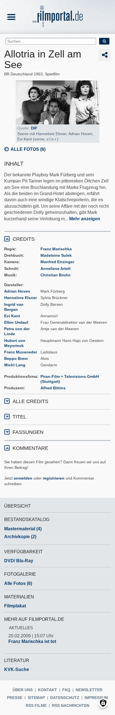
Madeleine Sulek (56, 255)
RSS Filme (36, 705)
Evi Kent (12, 316)
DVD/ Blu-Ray (18, 560)
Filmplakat (15, 605)
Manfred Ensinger (57, 262)
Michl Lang (14, 365)
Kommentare (30, 448)
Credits (24, 239)
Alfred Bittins (53, 388)
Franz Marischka (56, 249)
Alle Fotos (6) (28, 149)
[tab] (57, 238)
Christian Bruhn (55, 275)
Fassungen (28, 432)
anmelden (23, 478)
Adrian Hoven (17, 291)
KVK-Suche (16, 669)
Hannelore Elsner (20, 297)
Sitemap (36, 697)
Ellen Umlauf (16, 322)
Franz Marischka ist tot (32, 641)
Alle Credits (30, 401)
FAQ (66, 690)
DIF (34, 128)
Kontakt (47, 690)
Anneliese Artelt (55, 268)
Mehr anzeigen (84, 218)
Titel (19, 417)
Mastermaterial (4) (23, 528)
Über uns (23, 690)
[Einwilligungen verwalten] (103, 703)
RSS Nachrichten (70, 705)
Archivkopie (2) (20, 536)
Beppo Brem (16, 358)
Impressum (96, 697)
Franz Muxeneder (20, 352)
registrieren (53, 478)
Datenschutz (64, 697)
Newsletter (89, 690)
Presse (14, 697)
